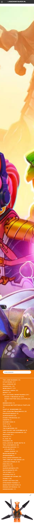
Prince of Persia (10, 487)
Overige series (9, 447)
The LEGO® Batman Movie (13, 412)
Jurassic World (10, 462)
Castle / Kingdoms (11, 409)
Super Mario (8, 416)
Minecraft (7, 388)
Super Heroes (9, 468)
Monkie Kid (7, 403)
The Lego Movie (9, 445)
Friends (6, 441)
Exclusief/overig (11, 458)
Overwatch (8, 475)
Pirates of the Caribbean (14, 430)
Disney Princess (10, 418)
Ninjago (6, 435)
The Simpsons (9, 428)
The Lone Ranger (10, 380)
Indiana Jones (9, 391)
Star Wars (7, 382)
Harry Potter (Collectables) (18, 399)
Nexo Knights (9, 470)
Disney (6, 479)
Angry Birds (10, 451)
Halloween (8, 384)
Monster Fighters (11, 485)
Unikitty (6, 466)
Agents (6, 420)
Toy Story (7, 472)
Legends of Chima (10, 477)
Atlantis (9, 449)
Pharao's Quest (10, 414)
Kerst (5, 393)
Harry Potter (9, 481)
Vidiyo (6, 437)
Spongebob (8, 456)
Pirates (6, 464)
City (5, 424)
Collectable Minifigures (14, 395)
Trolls (6, 426)
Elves (5, 439)
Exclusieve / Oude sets (13, 443)
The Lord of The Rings (12, 460)
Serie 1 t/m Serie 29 (13, 397)
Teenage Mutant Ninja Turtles (16, 405)
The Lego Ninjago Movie (13, 433)
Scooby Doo (8, 422)
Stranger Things (10, 483)
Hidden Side (8, 489)
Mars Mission (9, 454)
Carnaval (7, 386)
